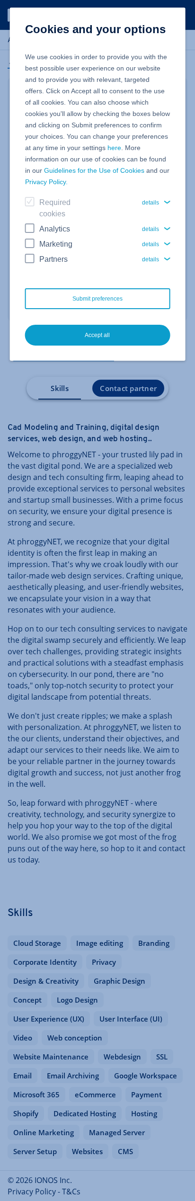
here (114, 147)
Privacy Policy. (46, 182)
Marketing (55, 244)
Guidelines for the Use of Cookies (94, 170)
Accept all (97, 335)
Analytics (54, 229)
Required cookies (55, 208)
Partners (53, 259)
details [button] (150, 202)
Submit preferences (97, 298)
